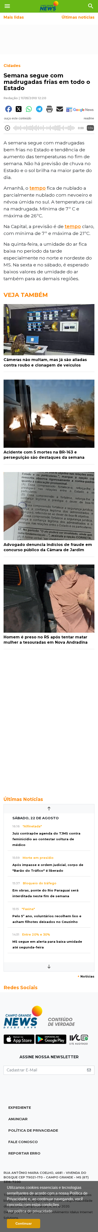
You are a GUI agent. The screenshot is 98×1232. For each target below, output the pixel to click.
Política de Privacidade (33, 1130)
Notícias (86, 976)
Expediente (19, 1107)
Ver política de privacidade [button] (30, 1211)
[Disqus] (49, 720)
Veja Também (26, 294)
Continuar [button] (23, 1223)
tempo (37, 188)
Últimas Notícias (23, 799)
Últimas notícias (78, 17)
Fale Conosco (23, 1142)
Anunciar (18, 1119)
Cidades (12, 65)
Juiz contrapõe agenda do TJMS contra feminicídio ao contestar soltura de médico (46, 839)
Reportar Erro (24, 1153)
